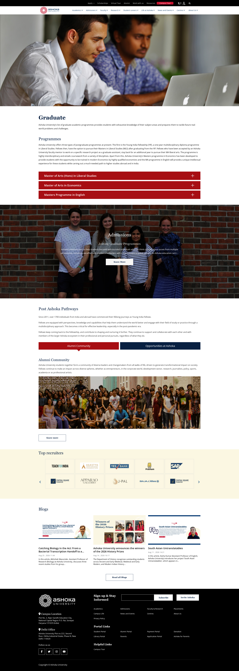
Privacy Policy (99, 618)
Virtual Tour (116, 3)
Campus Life (99, 613)
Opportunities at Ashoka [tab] (160, 346)
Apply (90, 3)
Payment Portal (153, 631)
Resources (151, 3)
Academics (98, 609)
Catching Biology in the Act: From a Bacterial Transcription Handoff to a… (61, 550)
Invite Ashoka (188, 597)
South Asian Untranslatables (165, 548)
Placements (178, 609)
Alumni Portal (126, 631)
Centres (150, 613)
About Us (177, 613)
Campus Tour (165, 3)
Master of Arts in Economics (62, 185)
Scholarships (102, 3)
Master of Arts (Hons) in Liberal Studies (70, 176)
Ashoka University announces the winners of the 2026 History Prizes (119, 550)
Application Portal (154, 636)
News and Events (127, 613)
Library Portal (99, 636)
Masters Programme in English (64, 195)
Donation (177, 631)
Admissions (125, 609)
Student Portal (100, 631)
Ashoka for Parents (181, 636)
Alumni (127, 3)
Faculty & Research (155, 609)
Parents (123, 636)
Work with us (138, 3)
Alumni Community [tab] (78, 346)
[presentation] (40, 482)
